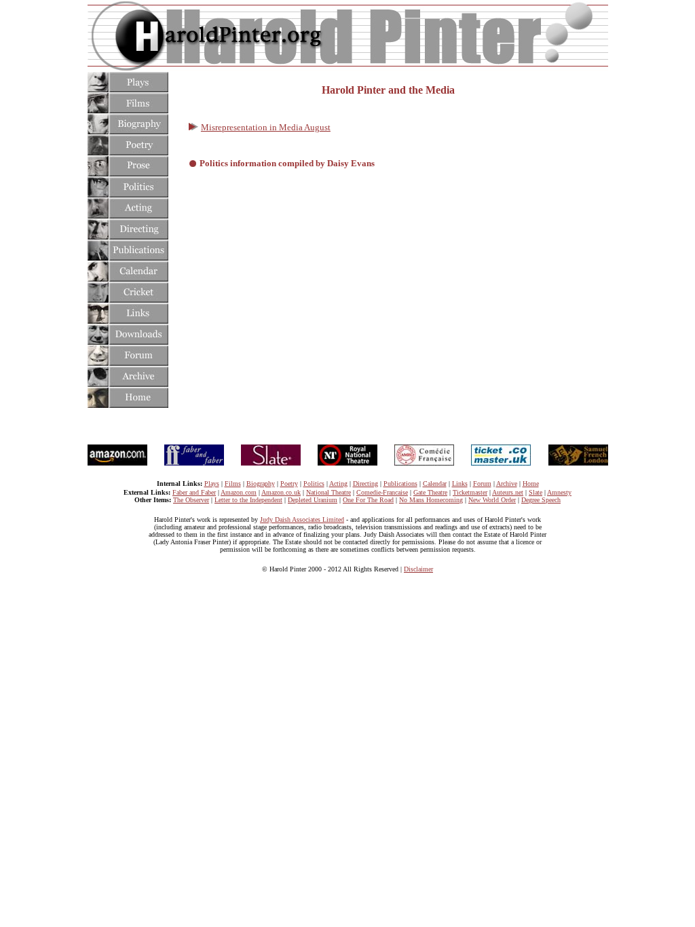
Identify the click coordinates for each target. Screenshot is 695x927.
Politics (313, 483)
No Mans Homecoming (431, 500)
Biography (260, 483)
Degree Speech (541, 500)
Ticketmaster (470, 492)
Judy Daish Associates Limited (302, 519)
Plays (211, 483)
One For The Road (368, 500)
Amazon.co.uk (281, 492)
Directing (365, 483)
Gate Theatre (430, 492)
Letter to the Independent (248, 500)
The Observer (191, 500)
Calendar (435, 483)
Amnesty (559, 492)
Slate (535, 492)
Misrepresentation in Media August (266, 127)
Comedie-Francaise (382, 492)
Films (233, 483)
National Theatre (328, 492)
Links (460, 483)
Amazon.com (239, 492)
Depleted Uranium (312, 500)
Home (531, 483)
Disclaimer (418, 569)
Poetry (289, 483)
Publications (400, 483)
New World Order (492, 500)
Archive (506, 483)
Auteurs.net (507, 492)
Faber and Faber (194, 492)
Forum (482, 483)
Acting (338, 483)
